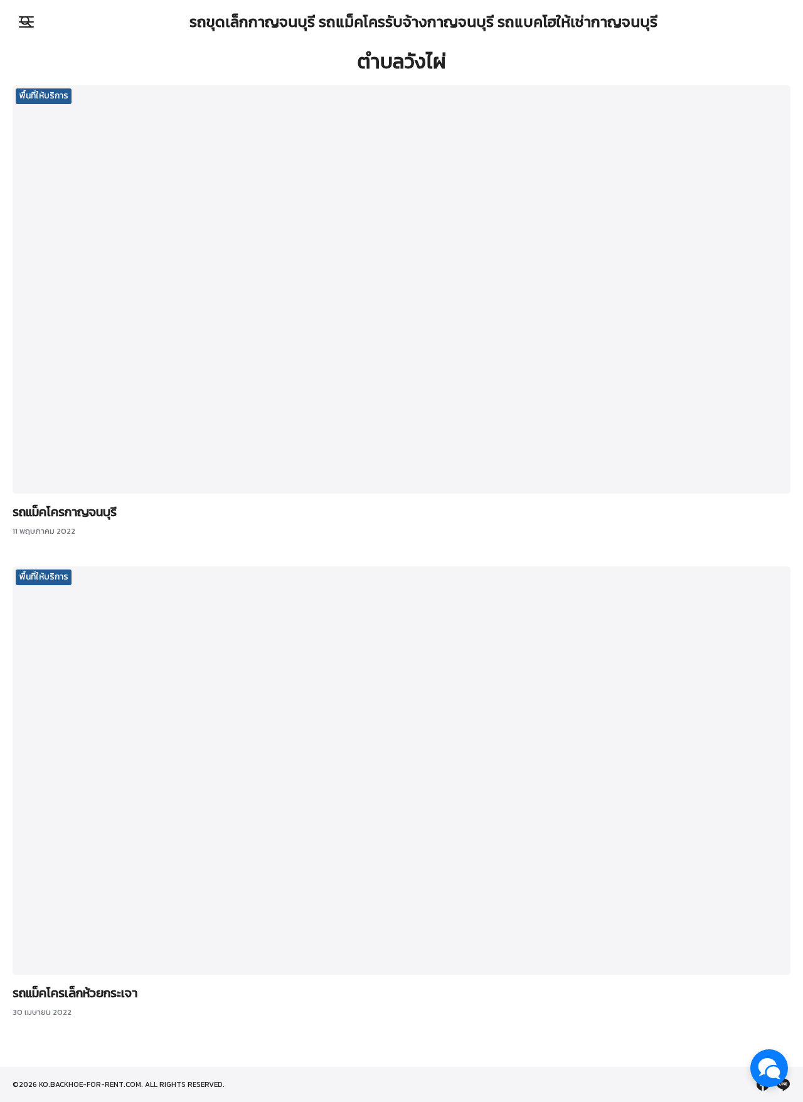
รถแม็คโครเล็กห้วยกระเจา (75, 992)
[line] (782, 1084)
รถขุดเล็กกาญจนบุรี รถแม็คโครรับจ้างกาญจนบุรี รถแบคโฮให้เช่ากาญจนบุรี (423, 22)
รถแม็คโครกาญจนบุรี (65, 511)
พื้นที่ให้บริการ (43, 95)
